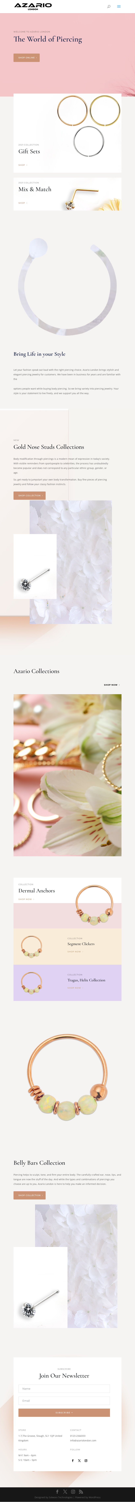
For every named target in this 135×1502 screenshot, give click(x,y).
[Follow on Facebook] (72, 1460)
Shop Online (26, 57)
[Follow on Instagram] (86, 1460)
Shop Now (111, 685)
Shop (21, 165)
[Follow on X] (79, 1460)
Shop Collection (29, 495)
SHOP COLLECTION (29, 1195)
